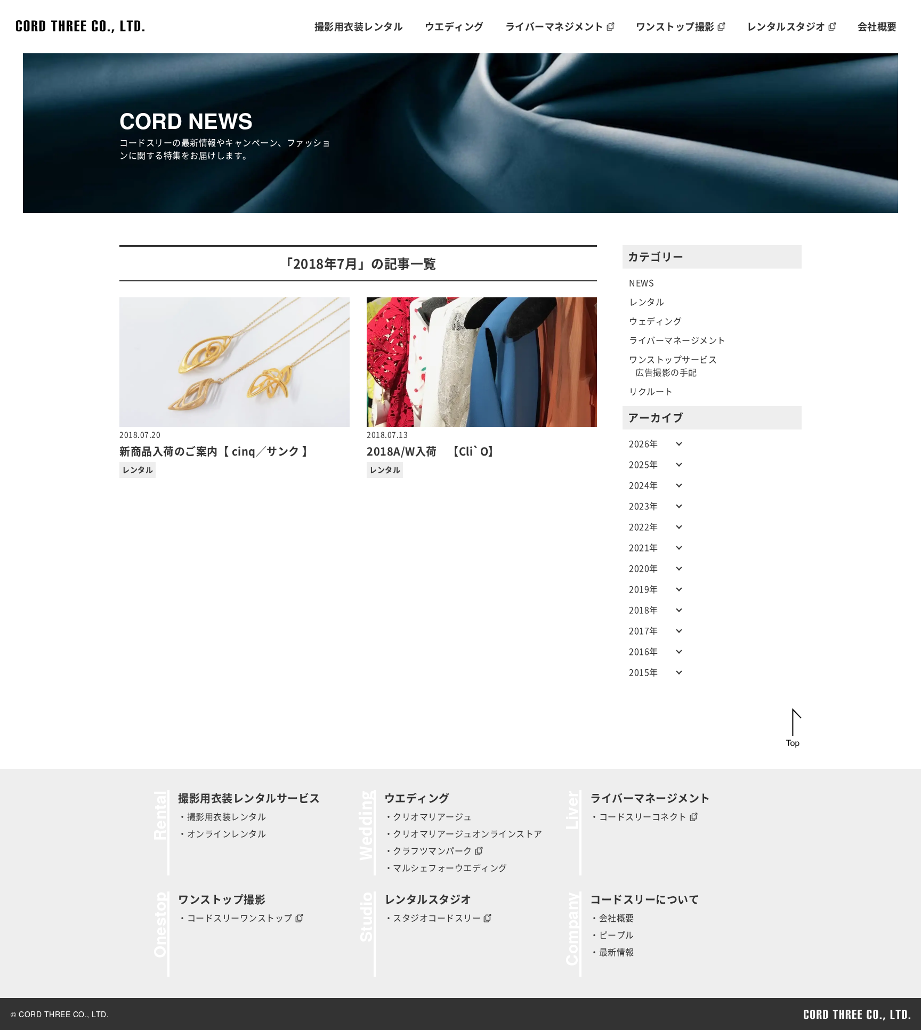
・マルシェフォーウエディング (445, 868)
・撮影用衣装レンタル (222, 817)
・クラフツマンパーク (428, 851)
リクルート (651, 391)
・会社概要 (612, 918)
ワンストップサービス (673, 359)
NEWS (641, 283)
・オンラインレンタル (222, 834)
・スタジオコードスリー (432, 918)
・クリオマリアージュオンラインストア (463, 834)
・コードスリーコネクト (638, 817)
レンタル (137, 470)
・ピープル (612, 935)
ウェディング (655, 321)
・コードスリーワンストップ (235, 918)
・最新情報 (612, 952)
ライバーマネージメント (677, 340)
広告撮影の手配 (666, 372)
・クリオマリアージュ (428, 817)
